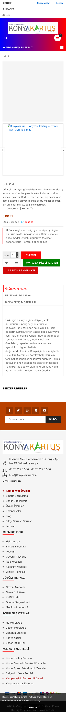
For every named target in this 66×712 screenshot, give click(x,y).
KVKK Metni (13, 597)
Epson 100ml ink (15, 642)
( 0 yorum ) (13, 208)
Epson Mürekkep (16, 627)
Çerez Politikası (15, 592)
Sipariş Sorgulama (17, 495)
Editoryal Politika (16, 547)
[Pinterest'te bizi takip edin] (35, 410)
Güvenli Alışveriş (16, 556)
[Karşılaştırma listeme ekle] (16, 262)
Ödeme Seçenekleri (18, 602)
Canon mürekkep (16, 632)
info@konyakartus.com (23, 475)
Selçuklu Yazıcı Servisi (19, 673)
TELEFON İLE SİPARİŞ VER (21, 270)
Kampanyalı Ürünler (18, 490)
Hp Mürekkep (14, 622)
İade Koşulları (14, 561)
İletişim (10, 526)
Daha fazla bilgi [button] (33, 700)
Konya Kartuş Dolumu (19, 658)
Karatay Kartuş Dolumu (20, 683)
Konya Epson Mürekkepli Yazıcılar (26, 668)
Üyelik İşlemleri (15, 506)
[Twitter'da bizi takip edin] (18, 410)
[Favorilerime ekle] (6, 262)
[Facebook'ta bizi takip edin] (9, 410)
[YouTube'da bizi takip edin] (44, 410)
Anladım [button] (33, 707)
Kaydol (53, 419)
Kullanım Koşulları (16, 567)
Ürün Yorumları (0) (18, 295)
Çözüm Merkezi (15, 587)
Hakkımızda (13, 542)
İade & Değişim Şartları (20, 302)
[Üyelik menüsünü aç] (12, 15)
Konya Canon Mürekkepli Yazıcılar (26, 663)
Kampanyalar (13, 511)
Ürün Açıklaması (16, 288)
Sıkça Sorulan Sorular (19, 521)
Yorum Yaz (28, 208)
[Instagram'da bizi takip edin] (27, 410)
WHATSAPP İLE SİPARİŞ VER (43, 262)
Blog (8, 516)
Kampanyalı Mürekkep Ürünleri (24, 678)
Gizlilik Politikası (16, 572)
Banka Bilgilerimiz (16, 500)
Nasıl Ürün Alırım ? (17, 607)
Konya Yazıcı (13, 637)
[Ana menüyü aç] (61, 47)
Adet (6, 255)
